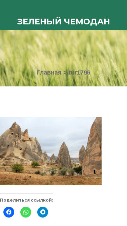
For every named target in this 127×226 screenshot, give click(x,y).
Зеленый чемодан (63, 21)
